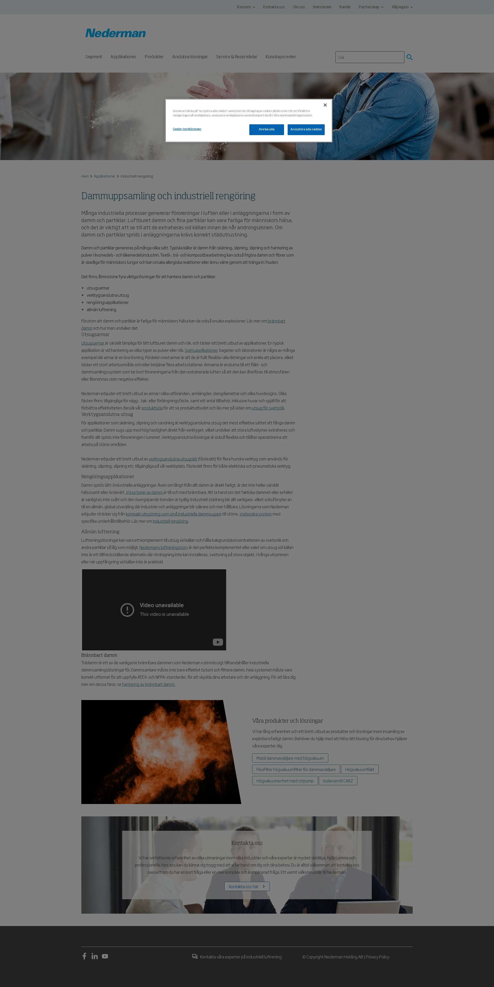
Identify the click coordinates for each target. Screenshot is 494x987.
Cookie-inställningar (187, 129)
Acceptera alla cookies (306, 129)
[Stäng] (325, 105)
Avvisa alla (267, 129)
